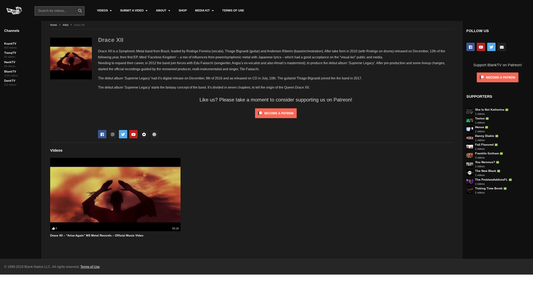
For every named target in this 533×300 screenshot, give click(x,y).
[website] (154, 134)
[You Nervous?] (469, 164)
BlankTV (10, 71)
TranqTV (10, 52)
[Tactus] (469, 120)
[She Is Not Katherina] (469, 111)
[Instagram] (112, 134)
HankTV (9, 62)
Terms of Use (90, 267)
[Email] (502, 47)
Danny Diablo (484, 136)
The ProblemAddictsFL (491, 179)
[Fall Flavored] (469, 146)
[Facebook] (102, 134)
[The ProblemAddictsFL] (469, 181)
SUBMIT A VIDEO (132, 10)
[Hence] (469, 129)
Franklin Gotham (487, 153)
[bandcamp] (144, 134)
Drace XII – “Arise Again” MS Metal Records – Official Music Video (96, 235)
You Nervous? (485, 162)
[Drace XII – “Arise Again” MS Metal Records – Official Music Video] (115, 194)
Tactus (480, 118)
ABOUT (161, 10)
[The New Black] (469, 173)
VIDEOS (103, 10)
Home (53, 25)
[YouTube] (481, 47)
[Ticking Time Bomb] (469, 190)
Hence (479, 127)
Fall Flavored (484, 144)
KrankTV (10, 43)
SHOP (183, 10)
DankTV (9, 80)
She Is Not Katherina (489, 109)
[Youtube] (133, 134)
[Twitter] (123, 134)
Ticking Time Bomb (489, 188)
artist (65, 25)
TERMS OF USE (233, 10)
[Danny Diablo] (469, 138)
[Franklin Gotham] (469, 155)
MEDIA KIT (203, 10)
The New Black (485, 170)
